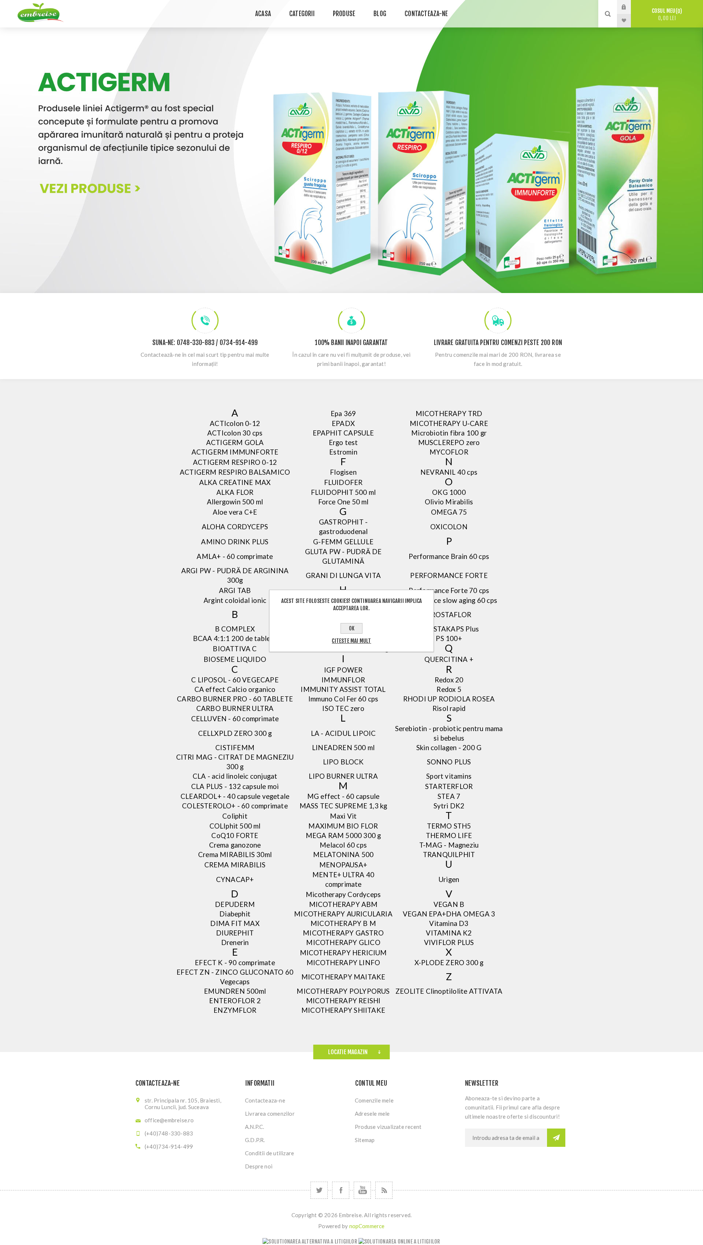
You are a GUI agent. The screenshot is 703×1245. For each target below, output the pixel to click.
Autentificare (629, 7)
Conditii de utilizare (269, 1153)
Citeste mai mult (351, 640)
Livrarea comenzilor (270, 1113)
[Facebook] (340, 1190)
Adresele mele (372, 1113)
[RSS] (384, 1190)
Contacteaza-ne (265, 1100)
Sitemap (365, 1140)
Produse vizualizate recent (388, 1126)
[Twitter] (319, 1190)
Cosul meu (666, 14)
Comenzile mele (374, 1100)
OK (351, 628)
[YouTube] (362, 1190)
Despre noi (258, 1166)
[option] (351, 146)
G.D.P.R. (255, 1140)
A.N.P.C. (254, 1126)
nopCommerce (367, 1226)
